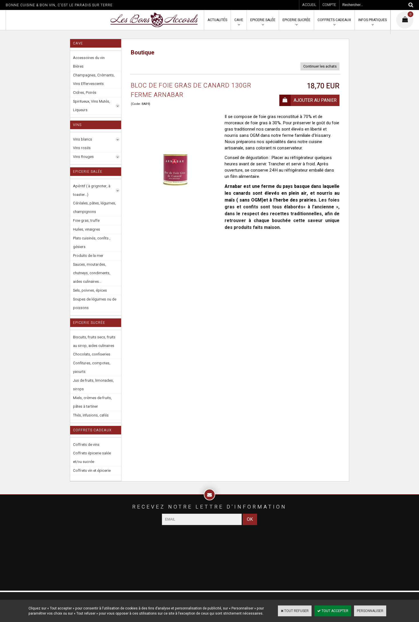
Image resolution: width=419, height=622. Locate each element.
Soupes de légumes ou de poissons (94, 303)
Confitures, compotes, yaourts (91, 367)
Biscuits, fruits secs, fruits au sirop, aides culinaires (94, 341)
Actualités (217, 20)
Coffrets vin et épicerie (92, 470)
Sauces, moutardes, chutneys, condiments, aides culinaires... (91, 273)
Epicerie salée (262, 20)
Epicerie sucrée (296, 20)
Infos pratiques (372, 20)
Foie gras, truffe (86, 220)
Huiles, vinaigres (86, 229)
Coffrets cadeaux (334, 20)
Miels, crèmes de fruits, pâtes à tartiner (92, 402)
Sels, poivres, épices (90, 290)
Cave (238, 20)
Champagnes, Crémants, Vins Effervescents (94, 79)
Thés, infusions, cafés (91, 415)
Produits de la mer (88, 255)
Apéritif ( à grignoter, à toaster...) (91, 190)
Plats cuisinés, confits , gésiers (91, 242)
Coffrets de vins (86, 444)
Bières (78, 66)
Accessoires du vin (89, 57)
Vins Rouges (83, 156)
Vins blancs (82, 139)
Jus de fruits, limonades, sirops (93, 385)
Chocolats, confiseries (91, 354)
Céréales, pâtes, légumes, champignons (94, 207)
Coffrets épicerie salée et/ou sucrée (92, 457)
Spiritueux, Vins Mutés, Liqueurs (91, 106)
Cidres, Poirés (84, 92)
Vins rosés (82, 148)
